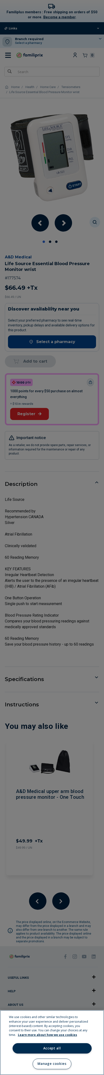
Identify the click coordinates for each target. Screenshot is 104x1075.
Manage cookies (51, 1063)
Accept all (52, 1048)
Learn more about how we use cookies (47, 1035)
